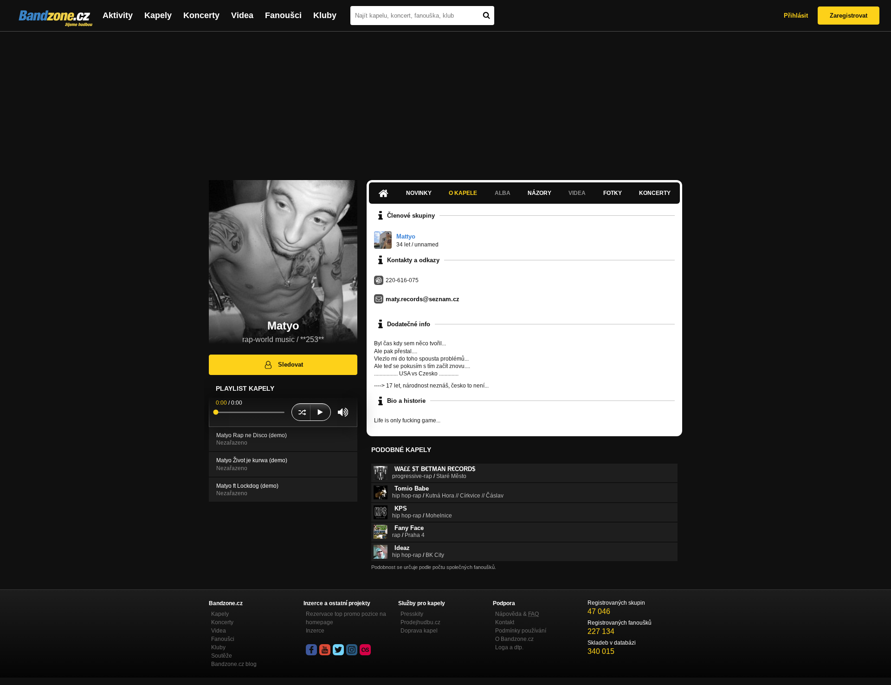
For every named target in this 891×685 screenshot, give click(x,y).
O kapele (463, 193)
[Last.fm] (365, 649)
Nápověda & (517, 614)
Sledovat (290, 364)
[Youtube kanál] (324, 649)
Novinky (419, 193)
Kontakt (504, 622)
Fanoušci (283, 15)
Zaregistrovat (848, 15)
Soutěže (221, 656)
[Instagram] (351, 649)
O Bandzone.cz (514, 639)
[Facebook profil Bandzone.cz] (311, 649)
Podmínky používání (520, 630)
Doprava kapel (419, 630)
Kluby (324, 15)
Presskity (411, 614)
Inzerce (315, 630)
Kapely (158, 15)
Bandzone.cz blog (234, 664)
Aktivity (118, 15)
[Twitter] (338, 649)
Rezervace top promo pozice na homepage (346, 618)
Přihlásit (796, 15)
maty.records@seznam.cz (422, 299)
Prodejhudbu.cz (420, 622)
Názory (539, 193)
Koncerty (201, 15)
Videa (242, 15)
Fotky (612, 193)
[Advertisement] (445, 101)
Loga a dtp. (509, 647)
